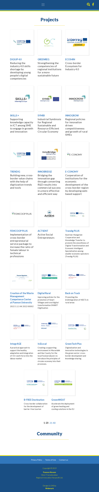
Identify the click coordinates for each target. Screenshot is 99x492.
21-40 (52, 422)
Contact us (63, 460)
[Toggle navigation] (43, 4)
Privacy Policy (36, 460)
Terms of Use (50, 460)
